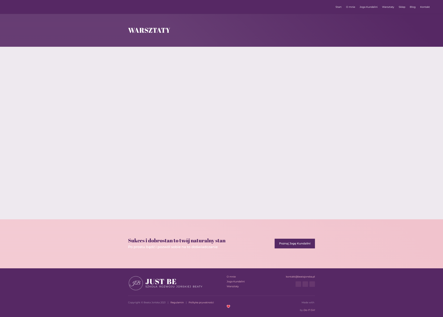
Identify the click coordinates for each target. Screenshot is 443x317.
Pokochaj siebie (143, 185)
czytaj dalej (137, 194)
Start (339, 7)
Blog (413, 7)
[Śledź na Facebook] (298, 284)
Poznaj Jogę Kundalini (294, 243)
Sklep (402, 7)
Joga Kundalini (369, 7)
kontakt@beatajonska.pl (300, 276)
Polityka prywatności (201, 302)
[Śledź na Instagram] (305, 284)
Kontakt (425, 7)
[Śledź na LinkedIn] (312, 284)
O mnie (350, 7)
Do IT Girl (309, 310)
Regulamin (177, 302)
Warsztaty (388, 7)
